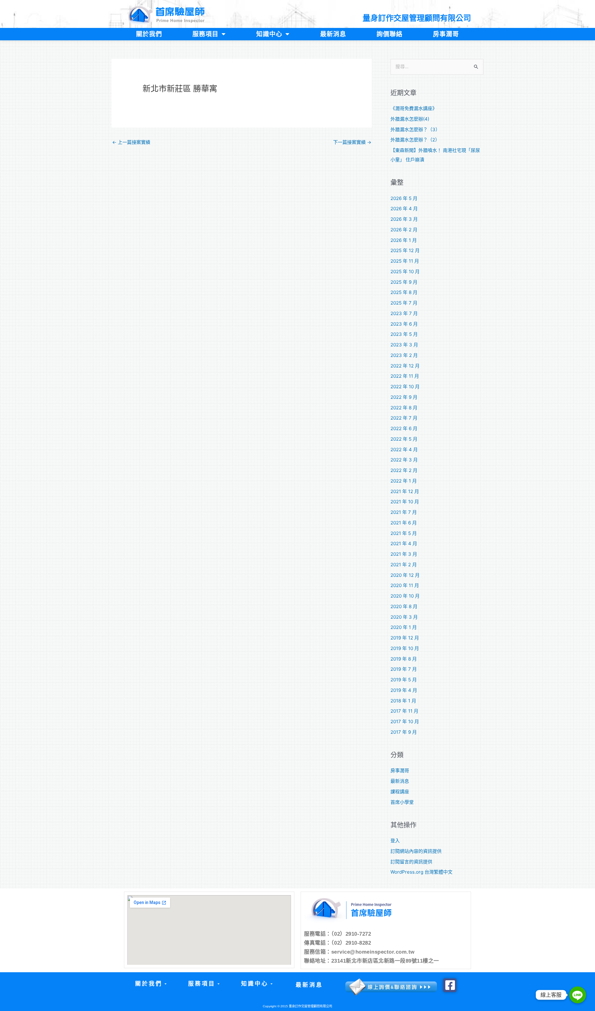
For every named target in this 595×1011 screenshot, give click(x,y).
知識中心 (269, 34)
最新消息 (333, 34)
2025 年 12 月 (405, 250)
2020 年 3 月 (404, 617)
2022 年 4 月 (404, 449)
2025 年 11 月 (404, 261)
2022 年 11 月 (404, 376)
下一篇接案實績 (352, 142)
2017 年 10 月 (404, 721)
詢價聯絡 (390, 34)
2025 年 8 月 (403, 292)
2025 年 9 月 (403, 282)
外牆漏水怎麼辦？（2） (415, 140)
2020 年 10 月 (405, 596)
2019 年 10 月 (404, 648)
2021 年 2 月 (403, 565)
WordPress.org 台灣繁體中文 (421, 872)
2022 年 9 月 (403, 397)
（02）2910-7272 (351, 934)
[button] (150, 984)
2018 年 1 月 (403, 701)
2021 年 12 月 (404, 491)
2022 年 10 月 (405, 387)
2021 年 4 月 (403, 543)
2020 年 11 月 (404, 585)
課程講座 (399, 792)
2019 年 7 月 (403, 669)
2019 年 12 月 (404, 638)
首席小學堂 (402, 802)
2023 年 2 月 (404, 355)
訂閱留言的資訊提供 (411, 862)
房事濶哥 (446, 34)
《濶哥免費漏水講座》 (413, 108)
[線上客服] (577, 995)
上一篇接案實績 (131, 142)
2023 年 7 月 (404, 313)
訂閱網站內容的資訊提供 (416, 851)
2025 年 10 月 (405, 271)
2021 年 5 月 (403, 533)
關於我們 (149, 34)
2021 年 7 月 (403, 512)
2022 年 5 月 (403, 439)
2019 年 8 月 (403, 659)
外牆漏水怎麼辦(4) (409, 119)
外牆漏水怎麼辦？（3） (415, 129)
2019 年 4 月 (403, 690)
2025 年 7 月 (403, 303)
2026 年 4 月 (404, 209)
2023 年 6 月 (404, 324)
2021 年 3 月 (403, 554)
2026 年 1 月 (403, 240)
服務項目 (205, 34)
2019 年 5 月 (403, 680)
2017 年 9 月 (403, 732)
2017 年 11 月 (404, 711)
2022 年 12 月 (405, 366)
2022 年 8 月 (403, 408)
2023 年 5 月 (404, 334)
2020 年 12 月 (405, 575)
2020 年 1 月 (403, 627)
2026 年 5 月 (403, 198)
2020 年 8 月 (403, 606)
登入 (395, 841)
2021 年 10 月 (404, 502)
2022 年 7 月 (403, 418)
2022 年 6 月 (403, 428)
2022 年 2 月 (403, 470)
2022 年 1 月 (403, 481)
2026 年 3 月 (404, 219)
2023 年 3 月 (404, 345)
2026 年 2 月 (403, 230)
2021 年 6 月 (403, 523)
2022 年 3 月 (404, 460)
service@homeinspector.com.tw (373, 952)
